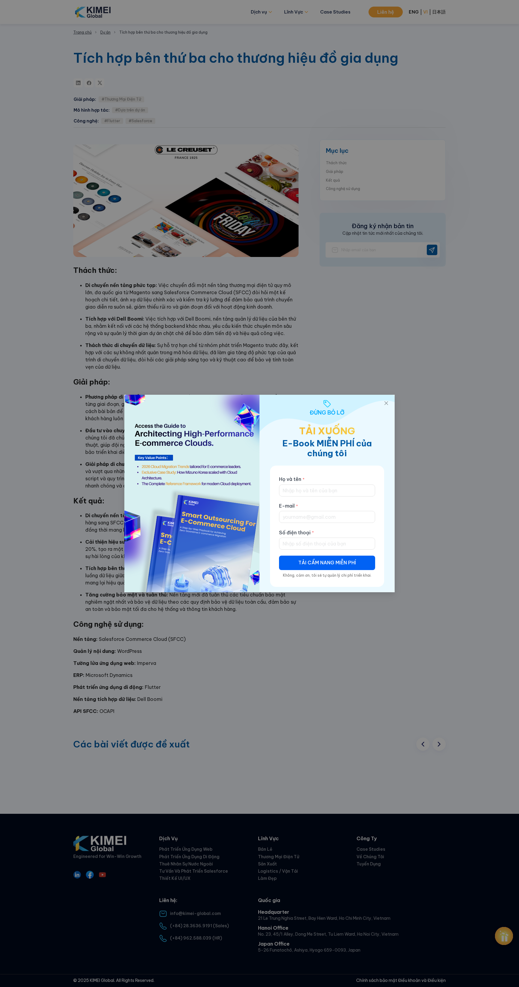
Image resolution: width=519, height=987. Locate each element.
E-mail (287, 506)
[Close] (386, 403)
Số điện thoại (295, 533)
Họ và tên (290, 479)
